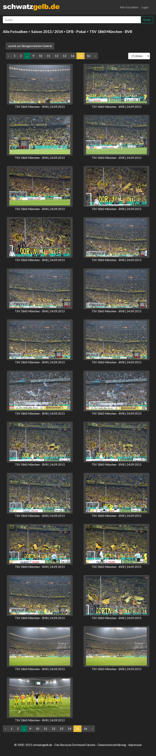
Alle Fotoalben (129, 7)
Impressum (135, 744)
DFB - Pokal (76, 31)
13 (64, 56)
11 (48, 56)
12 (56, 56)
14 (72, 56)
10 (40, 56)
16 (88, 56)
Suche (147, 19)
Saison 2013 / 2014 (47, 31)
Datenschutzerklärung (112, 744)
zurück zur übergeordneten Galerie (30, 46)
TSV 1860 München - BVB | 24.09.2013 (40, 106)
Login (145, 7)
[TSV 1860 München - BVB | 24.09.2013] (40, 84)
